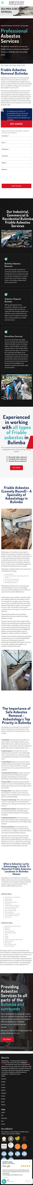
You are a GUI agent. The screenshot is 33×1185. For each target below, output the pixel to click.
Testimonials (4, 1118)
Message (5, 169)
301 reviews (11, 1163)
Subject (4, 163)
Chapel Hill (3, 1093)
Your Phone (5, 156)
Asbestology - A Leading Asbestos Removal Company (14, 1062)
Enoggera (3, 1081)
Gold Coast (3, 1078)
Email (4, 142)
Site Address (5, 149)
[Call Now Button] (4, 1181)
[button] (30, 1162)
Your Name (5, 136)
